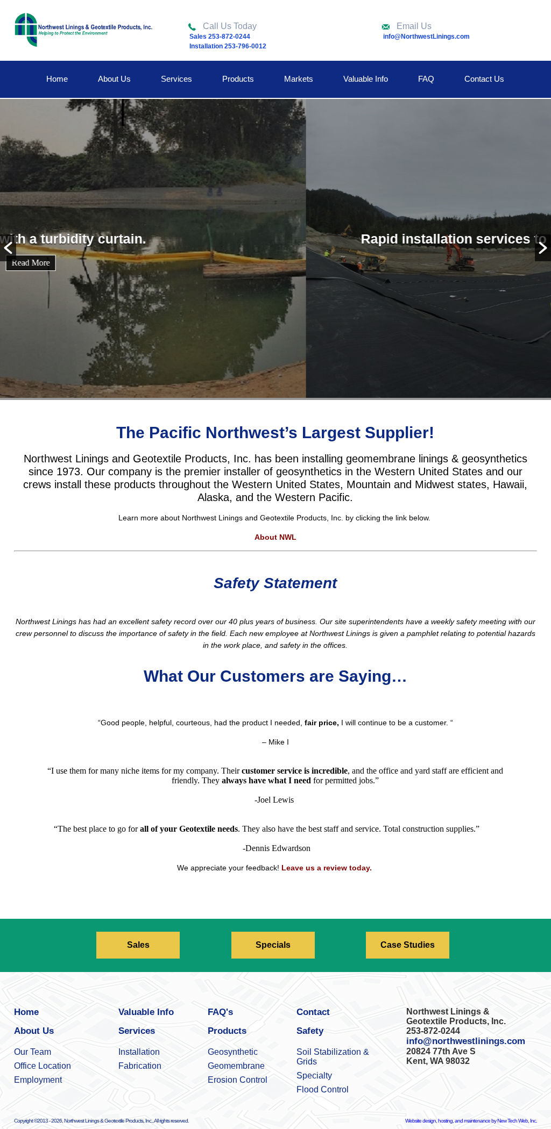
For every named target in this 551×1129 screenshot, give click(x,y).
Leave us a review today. (327, 867)
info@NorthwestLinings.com (426, 36)
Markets (298, 78)
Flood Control (322, 1089)
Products (238, 78)
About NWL (275, 537)
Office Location (42, 1065)
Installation (139, 1051)
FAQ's (220, 1012)
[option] (275, 249)
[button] (8, 247)
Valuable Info (365, 78)
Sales (138, 944)
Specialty (314, 1075)
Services (176, 78)
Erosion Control (237, 1079)
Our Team (32, 1051)
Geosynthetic (233, 1051)
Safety (309, 1031)
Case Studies (407, 944)
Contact (313, 1012)
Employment (38, 1079)
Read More (276, 262)
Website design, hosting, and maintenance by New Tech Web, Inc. (471, 1121)
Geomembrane (236, 1065)
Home (57, 78)
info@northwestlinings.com (465, 1041)
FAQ (426, 78)
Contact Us (484, 78)
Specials (273, 944)
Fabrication (139, 1065)
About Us (114, 78)
